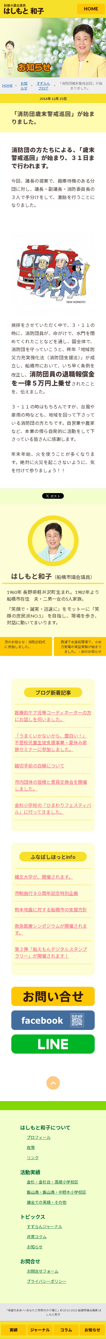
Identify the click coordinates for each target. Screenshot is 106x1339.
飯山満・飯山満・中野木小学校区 (56, 1192)
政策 (31, 1147)
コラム (66, 1329)
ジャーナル (40, 1329)
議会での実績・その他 (46, 1202)
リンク (33, 1157)
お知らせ (92, 1329)
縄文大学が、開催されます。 (44, 876)
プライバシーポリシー (46, 1281)
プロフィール (39, 1137)
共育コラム (37, 1236)
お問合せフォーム (43, 1271)
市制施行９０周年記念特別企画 (46, 893)
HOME (91, 8)
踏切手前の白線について (39, 765)
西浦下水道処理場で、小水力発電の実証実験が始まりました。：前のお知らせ (81, 647)
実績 (14, 1329)
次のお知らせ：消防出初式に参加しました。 (25, 644)
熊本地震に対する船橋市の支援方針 (51, 909)
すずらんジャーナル (44, 1226)
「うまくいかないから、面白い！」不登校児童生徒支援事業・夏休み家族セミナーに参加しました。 (51, 742)
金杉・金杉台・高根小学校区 (52, 1182)
